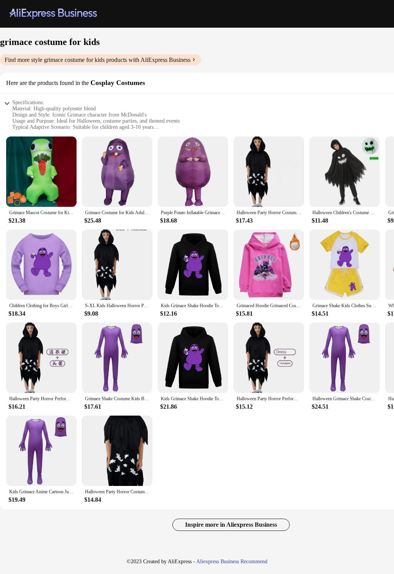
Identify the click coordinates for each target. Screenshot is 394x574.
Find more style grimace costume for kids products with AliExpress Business (97, 60)
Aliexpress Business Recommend (231, 561)
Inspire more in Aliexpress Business (231, 524)
